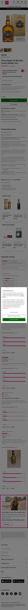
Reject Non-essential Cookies (14, 315)
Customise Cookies (14, 312)
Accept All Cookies (14, 319)
